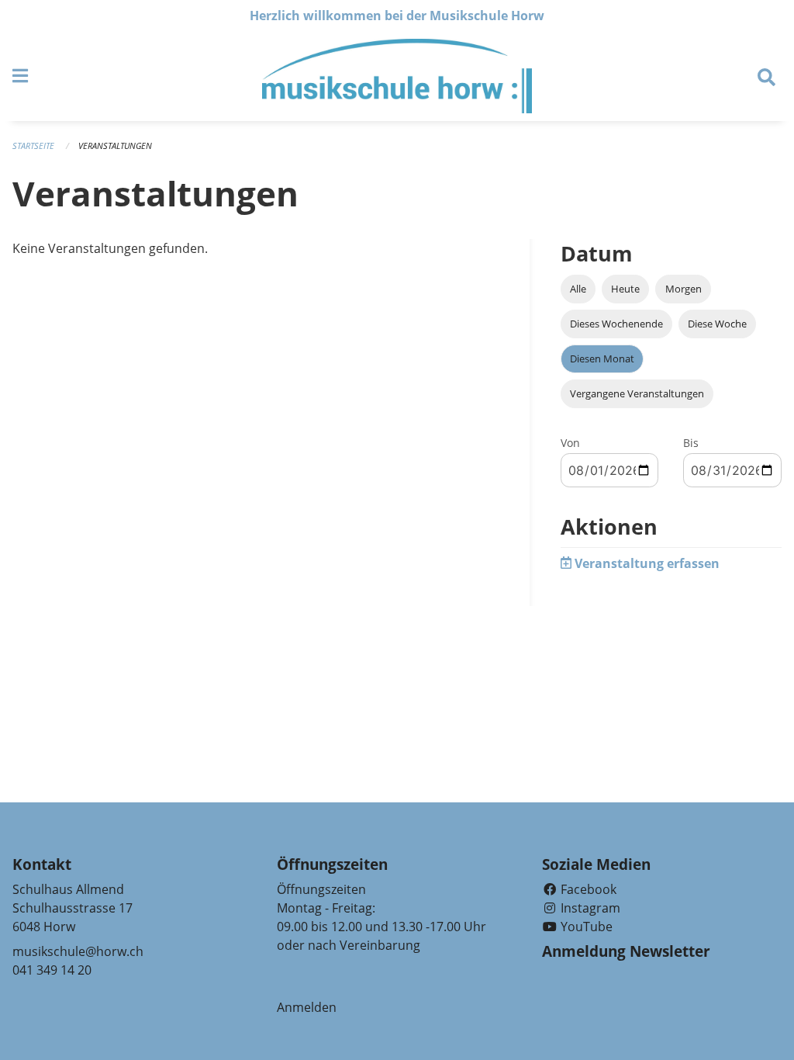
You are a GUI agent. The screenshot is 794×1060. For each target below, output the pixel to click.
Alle (578, 289)
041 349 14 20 (51, 970)
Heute (625, 289)
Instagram (589, 907)
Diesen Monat (602, 358)
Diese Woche (717, 324)
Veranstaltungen (115, 145)
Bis (691, 442)
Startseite (33, 145)
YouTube (585, 926)
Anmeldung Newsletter (626, 951)
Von (570, 442)
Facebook (587, 889)
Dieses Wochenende (616, 324)
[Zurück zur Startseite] (396, 76)
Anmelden (307, 1007)
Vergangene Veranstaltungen (637, 393)
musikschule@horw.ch (77, 951)
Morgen (683, 289)
